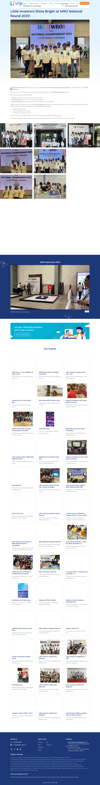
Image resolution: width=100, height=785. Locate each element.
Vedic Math (27, 770)
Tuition (50, 3)
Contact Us (49, 744)
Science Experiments (15, 766)
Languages (43, 3)
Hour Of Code (69, 761)
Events (39, 750)
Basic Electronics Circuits (62, 759)
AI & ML (67, 757)
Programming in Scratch (57, 764)
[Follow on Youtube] (17, 749)
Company (72, 3)
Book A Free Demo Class (22, 334)
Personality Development (61, 3)
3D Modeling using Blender (30, 757)
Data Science (13, 761)
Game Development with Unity (43, 761)
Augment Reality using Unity (48, 759)
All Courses (41, 747)
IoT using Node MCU (78, 761)
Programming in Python (29, 764)
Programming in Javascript (16, 764)
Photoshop (55, 763)
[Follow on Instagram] (20, 749)
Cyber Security (34, 770)
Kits (78, 3)
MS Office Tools (43, 763)
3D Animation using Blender (16, 757)
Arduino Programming (36, 759)
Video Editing (62, 763)
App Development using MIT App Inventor (20, 759)
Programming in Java (71, 763)
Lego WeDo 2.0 (26, 763)
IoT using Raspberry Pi (15, 763)
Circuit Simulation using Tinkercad (77, 759)
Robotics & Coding (34, 3)
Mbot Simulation (34, 763)
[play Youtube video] (50, 287)
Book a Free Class (84, 3)
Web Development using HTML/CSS (72, 764)
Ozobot (49, 763)
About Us (40, 742)
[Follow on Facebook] (14, 749)
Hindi (54, 768)
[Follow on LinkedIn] (11, 749)
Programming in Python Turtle (43, 764)
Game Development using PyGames (26, 761)
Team (39, 744)
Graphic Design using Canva (58, 761)
